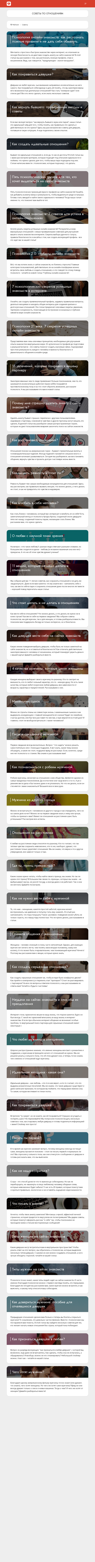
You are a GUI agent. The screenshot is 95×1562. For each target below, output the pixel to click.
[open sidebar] (85, 3)
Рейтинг (16, 25)
